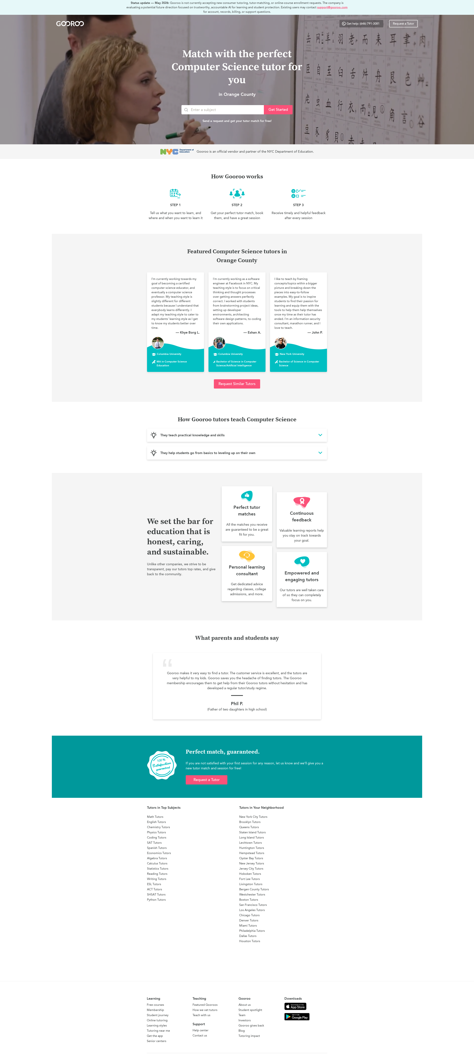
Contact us (200, 1035)
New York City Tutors (253, 817)
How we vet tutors (205, 1010)
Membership (155, 1010)
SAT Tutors (154, 842)
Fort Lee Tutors (249, 879)
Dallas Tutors (247, 936)
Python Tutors (156, 899)
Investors (244, 1020)
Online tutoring (157, 1020)
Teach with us (201, 1015)
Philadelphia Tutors (252, 931)
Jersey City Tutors (251, 868)
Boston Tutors (248, 899)
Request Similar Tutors (237, 384)
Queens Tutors (249, 827)
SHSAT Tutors (156, 894)
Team (242, 1015)
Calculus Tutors (157, 863)
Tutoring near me (158, 1030)
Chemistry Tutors (158, 827)
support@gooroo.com (332, 7)
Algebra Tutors (157, 858)
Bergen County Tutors (254, 889)
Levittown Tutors (250, 842)
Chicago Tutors (249, 915)
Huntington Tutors (251, 848)
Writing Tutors (156, 879)
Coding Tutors (156, 837)
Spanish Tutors (157, 848)
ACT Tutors (154, 889)
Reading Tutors (157, 874)
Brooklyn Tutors (250, 822)
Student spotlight (250, 1010)
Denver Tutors (248, 920)
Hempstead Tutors (251, 853)
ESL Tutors (154, 884)
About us (244, 1005)
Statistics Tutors (157, 868)
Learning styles (157, 1025)
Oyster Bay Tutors (251, 858)
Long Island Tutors (251, 837)
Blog (241, 1030)
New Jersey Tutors (251, 863)
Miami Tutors (248, 925)
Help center (200, 1030)
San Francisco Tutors (253, 905)
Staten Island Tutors (252, 832)
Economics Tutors (159, 853)
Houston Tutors (249, 941)
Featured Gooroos (205, 1005)
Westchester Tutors (252, 894)
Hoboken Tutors (250, 874)
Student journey (157, 1015)
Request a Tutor (403, 24)
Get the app (155, 1036)
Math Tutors (155, 817)
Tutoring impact (249, 1036)
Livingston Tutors (250, 884)
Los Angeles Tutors (252, 910)
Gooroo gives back (251, 1025)
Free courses (155, 1005)
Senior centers (156, 1041)
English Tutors (156, 822)
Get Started (278, 109)
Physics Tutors (156, 832)
